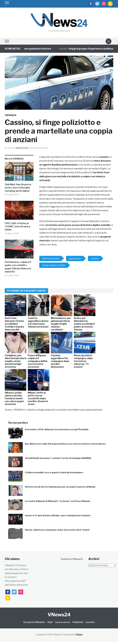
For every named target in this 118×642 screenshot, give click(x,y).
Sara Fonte (22, 148)
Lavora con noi (62, 622)
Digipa (79, 634)
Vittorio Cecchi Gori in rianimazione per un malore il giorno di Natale (60, 487)
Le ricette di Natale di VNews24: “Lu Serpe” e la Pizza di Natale (57, 501)
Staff (50, 622)
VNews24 (59, 614)
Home (8, 409)
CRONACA (10, 115)
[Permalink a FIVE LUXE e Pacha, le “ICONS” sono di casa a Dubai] (19, 211)
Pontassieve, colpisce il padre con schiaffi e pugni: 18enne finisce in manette (18, 267)
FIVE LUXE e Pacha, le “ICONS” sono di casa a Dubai (17, 226)
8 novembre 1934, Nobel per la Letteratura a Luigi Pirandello (56, 429)
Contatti (90, 622)
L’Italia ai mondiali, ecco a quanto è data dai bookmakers (54, 472)
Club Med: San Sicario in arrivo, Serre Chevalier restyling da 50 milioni (18, 187)
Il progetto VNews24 (34, 622)
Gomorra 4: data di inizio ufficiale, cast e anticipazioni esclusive (58, 515)
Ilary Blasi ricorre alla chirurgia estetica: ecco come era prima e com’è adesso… (66, 444)
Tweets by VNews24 (71, 559)
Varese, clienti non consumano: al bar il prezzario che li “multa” (57, 530)
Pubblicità (78, 622)
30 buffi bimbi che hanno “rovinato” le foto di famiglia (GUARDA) (58, 458)
